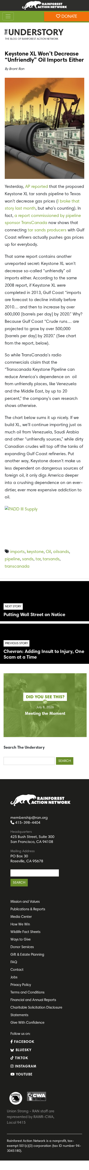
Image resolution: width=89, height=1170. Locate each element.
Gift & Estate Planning (27, 955)
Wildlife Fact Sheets (25, 932)
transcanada (17, 567)
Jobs (13, 977)
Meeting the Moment (45, 714)
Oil (48, 552)
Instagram (25, 1066)
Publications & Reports (27, 909)
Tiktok (21, 1058)
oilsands (61, 552)
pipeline (12, 559)
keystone (35, 552)
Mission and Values (25, 902)
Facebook (23, 1042)
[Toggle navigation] (8, 16)
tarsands (51, 559)
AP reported (36, 187)
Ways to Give (20, 939)
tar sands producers (46, 230)
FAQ (13, 962)
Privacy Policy (20, 985)
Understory (36, 33)
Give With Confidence (27, 1023)
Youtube (24, 1074)
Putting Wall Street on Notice (34, 615)
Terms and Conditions (27, 992)
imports (17, 552)
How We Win (20, 924)
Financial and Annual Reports (33, 1000)
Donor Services (22, 947)
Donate (68, 17)
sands (27, 559)
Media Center (21, 917)
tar (38, 559)
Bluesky (23, 1050)
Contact (16, 970)
